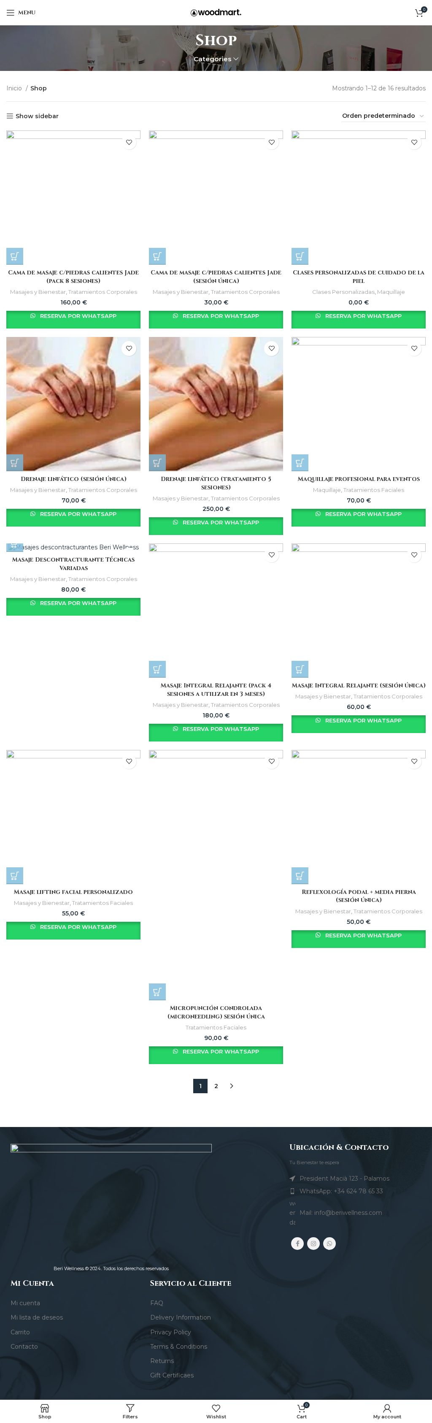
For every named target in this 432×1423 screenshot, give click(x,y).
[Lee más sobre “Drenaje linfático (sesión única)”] (14, 462)
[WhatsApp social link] (329, 1243)
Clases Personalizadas (343, 291)
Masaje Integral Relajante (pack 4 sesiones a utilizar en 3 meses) (216, 690)
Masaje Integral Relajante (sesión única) (359, 686)
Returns (162, 1361)
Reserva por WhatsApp (77, 315)
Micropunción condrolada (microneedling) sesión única (216, 1012)
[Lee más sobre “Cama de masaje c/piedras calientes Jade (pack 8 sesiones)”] (14, 256)
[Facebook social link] (297, 1243)
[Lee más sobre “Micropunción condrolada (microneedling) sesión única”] (157, 991)
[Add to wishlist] (129, 142)
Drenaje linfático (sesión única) (74, 479)
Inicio (15, 88)
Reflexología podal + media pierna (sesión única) (359, 896)
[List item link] (355, 1191)
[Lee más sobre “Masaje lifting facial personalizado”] (14, 875)
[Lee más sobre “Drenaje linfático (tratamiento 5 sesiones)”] (157, 462)
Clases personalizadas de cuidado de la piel (358, 277)
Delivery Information (180, 1317)
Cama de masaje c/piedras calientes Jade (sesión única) (216, 277)
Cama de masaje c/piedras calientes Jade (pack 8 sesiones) (73, 277)
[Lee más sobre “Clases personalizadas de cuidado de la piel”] (300, 256)
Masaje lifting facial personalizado (73, 892)
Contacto (24, 1346)
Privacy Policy (170, 1332)
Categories (213, 59)
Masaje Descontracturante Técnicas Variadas (73, 564)
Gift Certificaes (172, 1375)
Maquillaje (391, 291)
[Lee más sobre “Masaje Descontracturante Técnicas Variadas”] (14, 543)
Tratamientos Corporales (102, 291)
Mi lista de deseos (37, 1317)
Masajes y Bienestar (38, 291)
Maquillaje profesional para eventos (359, 479)
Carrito (20, 1332)
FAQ (156, 1303)
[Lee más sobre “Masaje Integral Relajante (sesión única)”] (300, 669)
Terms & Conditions (178, 1346)
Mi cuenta (25, 1303)
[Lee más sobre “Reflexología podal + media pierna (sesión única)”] (300, 875)
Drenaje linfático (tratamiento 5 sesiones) (216, 483)
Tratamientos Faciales (373, 489)
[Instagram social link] (313, 1243)
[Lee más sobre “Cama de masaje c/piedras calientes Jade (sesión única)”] (157, 256)
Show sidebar (37, 116)
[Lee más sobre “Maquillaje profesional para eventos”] (300, 462)
